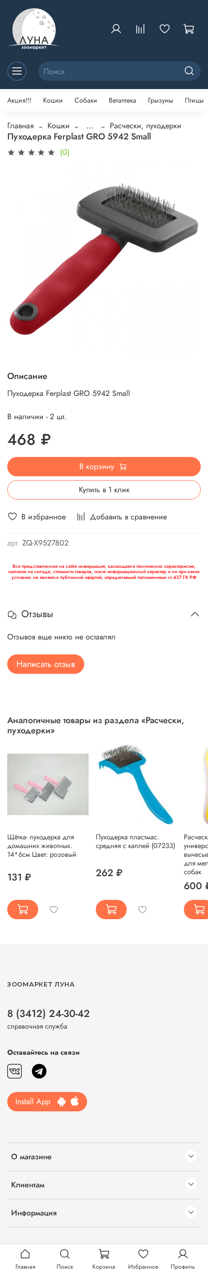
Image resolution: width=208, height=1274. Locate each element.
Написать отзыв (45, 664)
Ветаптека (122, 100)
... (89, 125)
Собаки (85, 100)
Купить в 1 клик (104, 489)
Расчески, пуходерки (145, 125)
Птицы (194, 100)
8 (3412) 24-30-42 (48, 1013)
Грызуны (160, 100)
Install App (36, 1101)
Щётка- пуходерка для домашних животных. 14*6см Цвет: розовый (41, 845)
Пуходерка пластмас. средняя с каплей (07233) (135, 841)
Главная (20, 125)
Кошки (53, 100)
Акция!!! (19, 100)
